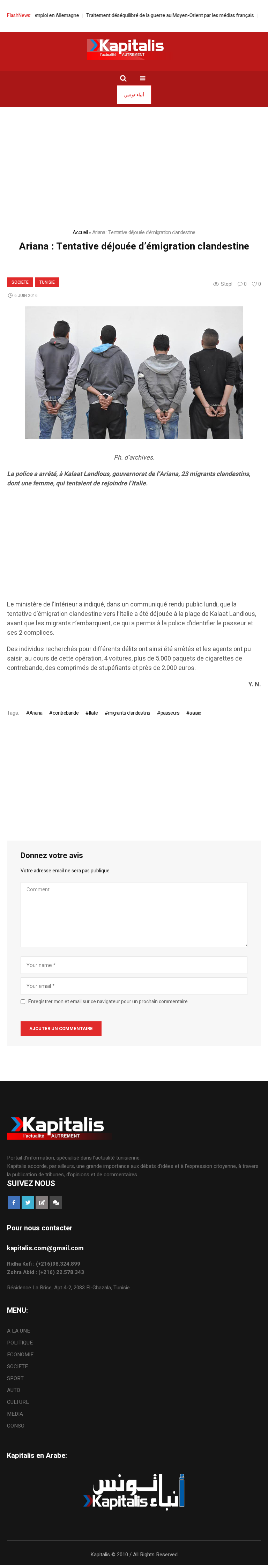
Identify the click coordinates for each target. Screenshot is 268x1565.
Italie (93, 713)
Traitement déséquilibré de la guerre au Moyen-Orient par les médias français (154, 15)
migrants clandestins (129, 713)
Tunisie (47, 282)
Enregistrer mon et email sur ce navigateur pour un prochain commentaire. (108, 1001)
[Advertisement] (134, 544)
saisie (195, 713)
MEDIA (15, 1414)
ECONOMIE (20, 1354)
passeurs (170, 713)
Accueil (80, 232)
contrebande (65, 713)
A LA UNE (18, 1331)
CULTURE (18, 1402)
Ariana (35, 713)
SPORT (15, 1378)
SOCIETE (20, 282)
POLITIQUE (20, 1343)
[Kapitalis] (134, 49)
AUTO (13, 1390)
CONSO (15, 1426)
